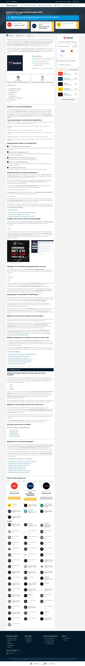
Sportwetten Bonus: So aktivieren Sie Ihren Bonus (18, 214)
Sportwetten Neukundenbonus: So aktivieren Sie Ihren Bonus (21, 216)
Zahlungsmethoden (13, 92)
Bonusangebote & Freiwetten (15, 88)
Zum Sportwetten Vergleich (68, 99)
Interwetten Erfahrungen (68, 23)
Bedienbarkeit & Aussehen (14, 90)
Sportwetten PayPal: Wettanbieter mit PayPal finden (19, 470)
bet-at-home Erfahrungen (44, 23)
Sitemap (64, 640)
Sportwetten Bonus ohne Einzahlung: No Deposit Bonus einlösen (22, 212)
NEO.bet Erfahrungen (68, 84)
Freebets (9, 641)
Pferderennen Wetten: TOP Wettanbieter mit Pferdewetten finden (22, 354)
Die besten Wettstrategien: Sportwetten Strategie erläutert (20, 359)
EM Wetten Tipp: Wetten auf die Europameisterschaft (19, 361)
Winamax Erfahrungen (68, 95)
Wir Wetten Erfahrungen (15, 436)
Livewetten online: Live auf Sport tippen (16, 363)
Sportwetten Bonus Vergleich (46, 5)
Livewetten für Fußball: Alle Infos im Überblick (18, 358)
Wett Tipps (58, 5)
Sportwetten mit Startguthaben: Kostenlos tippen (18, 465)
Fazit (10, 101)
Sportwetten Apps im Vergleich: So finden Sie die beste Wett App (22, 461)
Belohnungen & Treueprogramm (16, 98)
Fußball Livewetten (10, 645)
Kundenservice (12, 94)
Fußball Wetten (10, 643)
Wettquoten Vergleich (67, 5)
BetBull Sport (13, 99)
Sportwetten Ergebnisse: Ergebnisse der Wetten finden (19, 463)
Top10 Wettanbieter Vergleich (30, 5)
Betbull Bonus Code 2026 (65, 64)
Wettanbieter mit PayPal (11, 638)
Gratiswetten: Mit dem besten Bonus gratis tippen (19, 356)
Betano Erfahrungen (18, 23)
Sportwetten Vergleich (29, 176)
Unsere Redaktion (66, 638)
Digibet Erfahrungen (14, 431)
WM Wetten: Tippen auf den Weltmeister (17, 467)
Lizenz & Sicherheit (13, 96)
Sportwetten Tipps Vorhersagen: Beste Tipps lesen (19, 472)
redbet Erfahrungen (14, 433)
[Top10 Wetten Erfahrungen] (13, 5)
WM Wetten (9, 647)
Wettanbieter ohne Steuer (12, 640)
